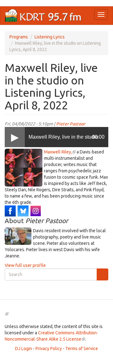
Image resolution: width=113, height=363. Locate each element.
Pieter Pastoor (70, 123)
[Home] (43, 16)
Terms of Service (81, 348)
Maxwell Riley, (60, 151)
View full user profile (25, 265)
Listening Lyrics (50, 36)
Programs (18, 36)
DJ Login (23, 348)
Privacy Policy (48, 348)
